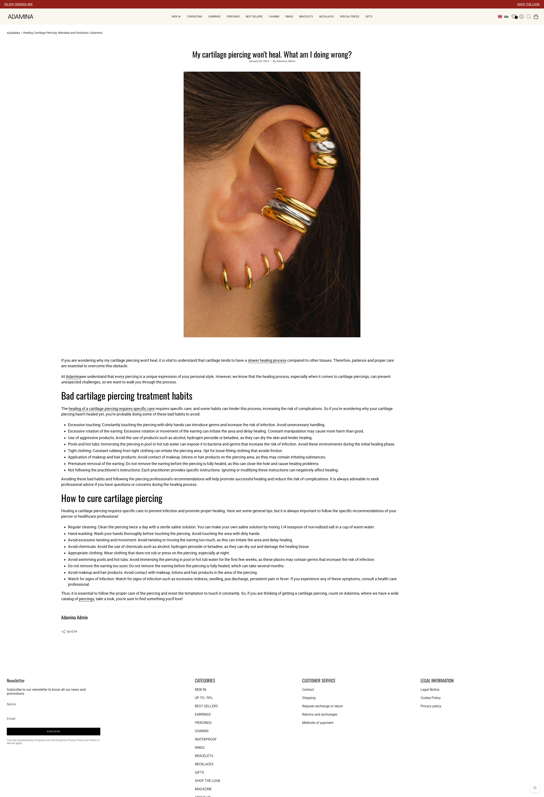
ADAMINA (13, 33)
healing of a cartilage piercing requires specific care (112, 408)
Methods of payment (317, 723)
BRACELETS (204, 756)
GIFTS (199, 772)
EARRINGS (203, 714)
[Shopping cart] (536, 16)
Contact (308, 690)
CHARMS (202, 731)
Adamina (73, 376)
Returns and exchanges (319, 714)
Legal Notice (430, 690)
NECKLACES (204, 764)
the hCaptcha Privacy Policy (67, 740)
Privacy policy (431, 706)
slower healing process (267, 360)
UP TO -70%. (204, 698)
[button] (176, 16)
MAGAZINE (203, 789)
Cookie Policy (431, 698)
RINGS (200, 748)
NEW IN (200, 690)
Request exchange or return (322, 706)
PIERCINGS (203, 723)
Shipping (309, 698)
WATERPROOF (206, 739)
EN (506, 17)
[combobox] (503, 16)
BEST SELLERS (206, 706)
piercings (86, 599)
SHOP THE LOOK (528, 4)
